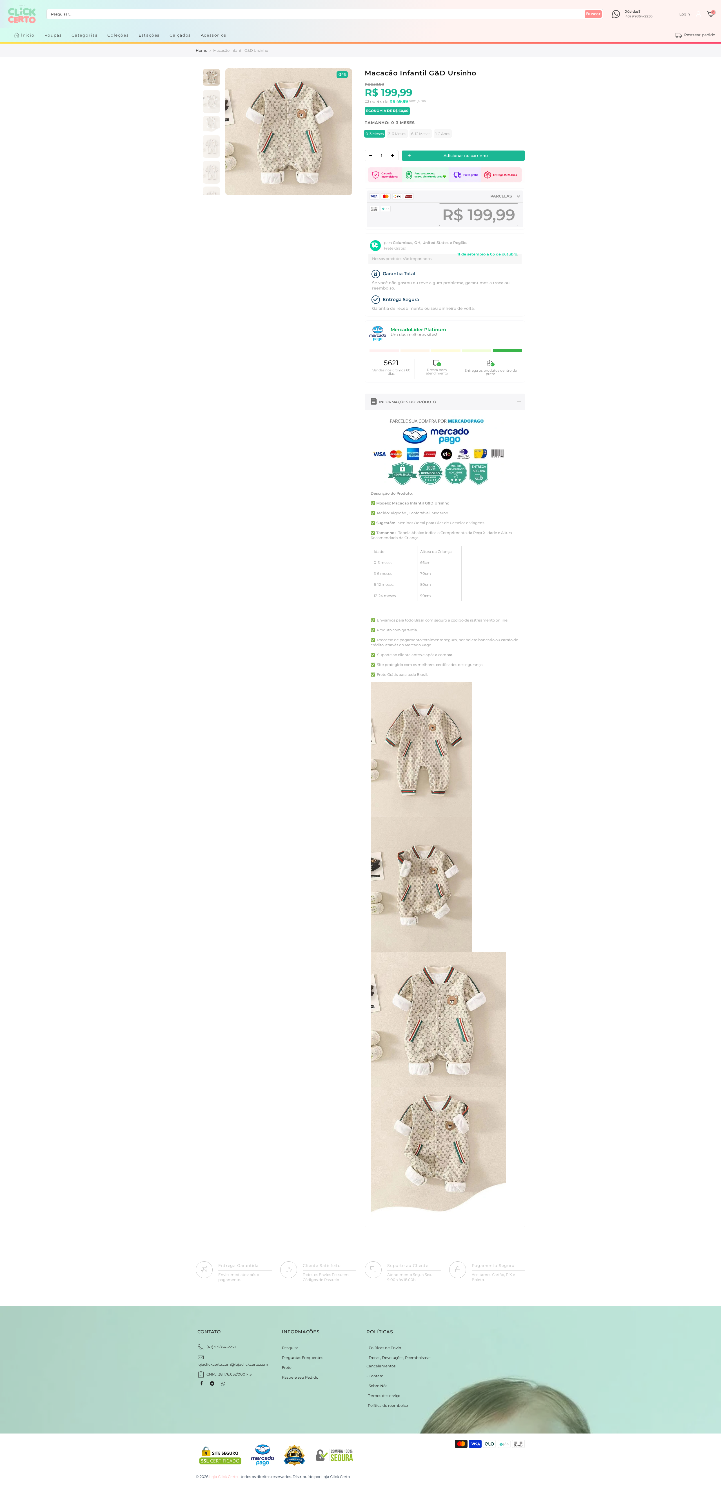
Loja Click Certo (335, 1476)
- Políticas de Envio (383, 1347)
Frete (286, 1367)
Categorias (84, 35)
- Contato (374, 1376)
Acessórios (213, 35)
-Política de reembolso (387, 1405)
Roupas (53, 35)
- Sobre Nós (376, 1385)
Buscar (593, 13)
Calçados (180, 35)
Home (201, 50)
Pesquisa (290, 1347)
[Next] (342, 132)
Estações (149, 35)
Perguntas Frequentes (302, 1357)
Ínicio (28, 35)
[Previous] (235, 132)
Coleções (118, 35)
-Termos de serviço (383, 1395)
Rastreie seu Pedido (300, 1377)
